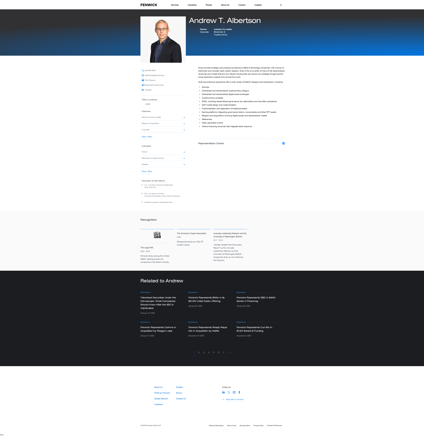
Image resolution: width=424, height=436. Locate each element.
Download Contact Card (154, 85)
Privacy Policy (258, 426)
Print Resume (150, 80)
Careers (241, 5)
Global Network (161, 398)
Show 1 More (147, 136)
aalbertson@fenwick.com (155, 75)
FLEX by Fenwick (162, 392)
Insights (258, 5)
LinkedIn (148, 90)
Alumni (179, 392)
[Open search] (281, 5)
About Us (225, 5)
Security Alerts (245, 426)
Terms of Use (231, 426)
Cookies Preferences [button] (274, 425)
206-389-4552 (150, 70)
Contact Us (181, 398)
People (209, 5)
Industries (192, 5)
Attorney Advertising (216, 426)
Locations (158, 404)
